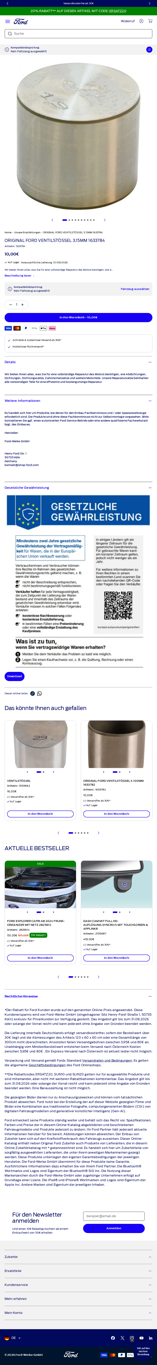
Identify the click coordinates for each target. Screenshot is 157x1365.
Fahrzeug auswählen (135, 289)
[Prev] (59, 833)
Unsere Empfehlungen (27, 232)
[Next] (53, 772)
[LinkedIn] (150, 1338)
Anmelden (113, 1228)
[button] (143, 1351)
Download (14, 676)
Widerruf (128, 21)
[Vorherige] (8, 3)
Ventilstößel (19, 781)
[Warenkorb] (150, 21)
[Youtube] (141, 1338)
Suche (19, 33)
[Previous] (27, 772)
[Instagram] (132, 1338)
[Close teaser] (132, 1340)
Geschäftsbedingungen (47, 1065)
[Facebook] (113, 1338)
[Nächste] (149, 3)
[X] (122, 1338)
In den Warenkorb (40, 814)
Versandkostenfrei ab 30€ (78, 3)
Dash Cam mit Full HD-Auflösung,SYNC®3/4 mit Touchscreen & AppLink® (115, 925)
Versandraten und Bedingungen (107, 1060)
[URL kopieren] (33, 693)
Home (8, 232)
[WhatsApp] (39, 693)
